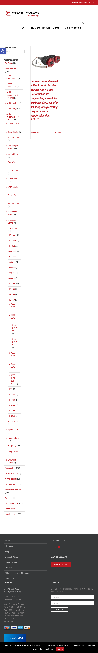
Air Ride (8, 498)
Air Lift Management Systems (12, 95)
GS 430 (12, 273)
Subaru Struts (13, 124)
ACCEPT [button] (60, 649)
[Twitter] (55, 547)
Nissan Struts (13, 203)
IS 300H (12, 235)
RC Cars (35, 27)
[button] (3, 51)
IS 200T (12, 284)
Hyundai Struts (14, 430)
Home (7, 541)
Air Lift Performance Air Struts (13, 117)
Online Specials (73, 27)
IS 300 (12, 294)
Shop (7, 551)
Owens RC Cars (11, 557)
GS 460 (12, 278)
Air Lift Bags (11, 108)
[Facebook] (52, 547)
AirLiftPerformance (13, 69)
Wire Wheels (10, 509)
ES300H (12, 240)
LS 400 (12, 394)
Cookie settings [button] (46, 649)
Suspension (10, 468)
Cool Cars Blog (11, 562)
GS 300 (12, 257)
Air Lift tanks (11, 103)
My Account (10, 546)
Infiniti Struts (13, 421)
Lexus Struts (13, 228)
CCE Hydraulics (11, 503)
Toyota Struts (13, 137)
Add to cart (35, 132)
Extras (56, 27)
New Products (11, 479)
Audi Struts (12, 179)
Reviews (8, 568)
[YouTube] (59, 547)
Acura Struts (13, 170)
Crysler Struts (13, 195)
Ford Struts (12, 446)
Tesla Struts (13, 132)
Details (59, 132)
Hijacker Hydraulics (13, 490)
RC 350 (12, 416)
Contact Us (9, 578)
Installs (46, 27)
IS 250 (12, 289)
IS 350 (12, 300)
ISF (10, 389)
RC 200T (13, 405)
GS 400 (12, 267)
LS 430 (12, 400)
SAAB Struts (13, 162)
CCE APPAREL (11, 484)
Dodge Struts (13, 451)
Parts (23, 27)
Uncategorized (11, 514)
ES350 (12, 246)
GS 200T (13, 251)
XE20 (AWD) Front (15, 328)
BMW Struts (13, 187)
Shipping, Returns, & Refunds (17, 573)
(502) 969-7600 (12, 589)
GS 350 (12, 262)
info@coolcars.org (13, 592)
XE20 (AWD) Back (15, 342)
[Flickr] (63, 547)
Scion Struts (13, 154)
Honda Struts (13, 438)
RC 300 (12, 411)
